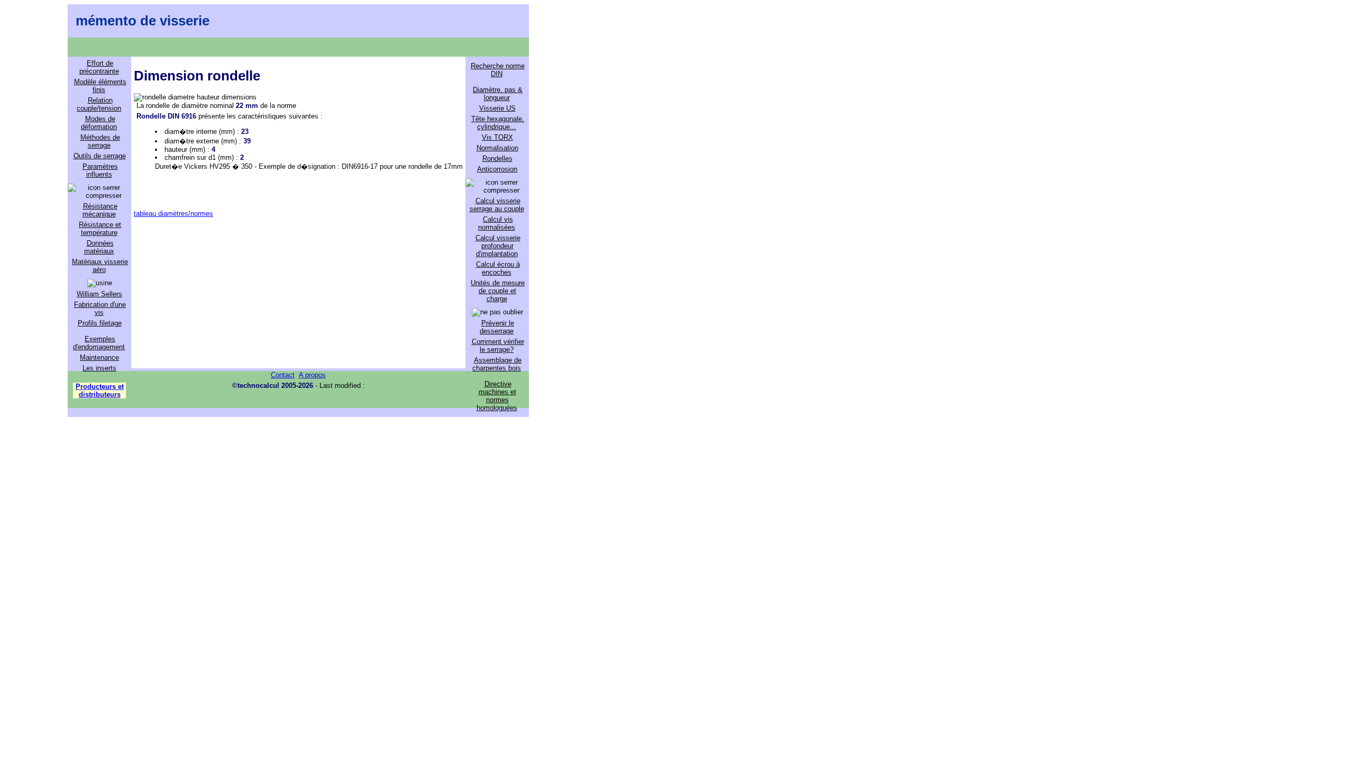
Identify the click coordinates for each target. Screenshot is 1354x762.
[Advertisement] (298, 291)
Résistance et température (100, 229)
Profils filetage (100, 323)
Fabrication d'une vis (100, 308)
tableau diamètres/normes (173, 213)
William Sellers (99, 294)
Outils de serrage (100, 156)
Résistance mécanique (100, 210)
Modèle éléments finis (100, 86)
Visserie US (497, 108)
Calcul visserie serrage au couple (497, 205)
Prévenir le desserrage (497, 327)
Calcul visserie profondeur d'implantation (497, 246)
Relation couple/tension (99, 104)
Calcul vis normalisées (496, 223)
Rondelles (497, 158)
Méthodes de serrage (100, 141)
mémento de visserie (142, 20)
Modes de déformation (99, 123)
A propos (312, 375)
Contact (283, 375)
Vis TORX (497, 137)
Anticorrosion (497, 169)
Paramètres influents (100, 170)
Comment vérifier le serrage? (498, 345)
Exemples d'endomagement (99, 343)
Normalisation (497, 148)
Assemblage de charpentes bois (497, 364)
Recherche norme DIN (498, 70)
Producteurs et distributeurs (100, 390)
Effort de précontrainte (99, 67)
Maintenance (99, 357)
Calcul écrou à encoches (498, 268)
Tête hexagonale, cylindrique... (497, 123)
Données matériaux (99, 247)
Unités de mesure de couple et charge (498, 291)
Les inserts (99, 368)
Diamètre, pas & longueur (498, 94)
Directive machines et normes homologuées (497, 396)
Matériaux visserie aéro (100, 266)
